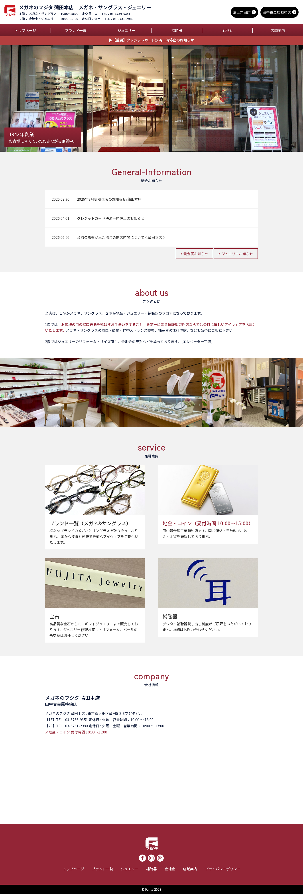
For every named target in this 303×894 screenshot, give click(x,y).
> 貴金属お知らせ (194, 253)
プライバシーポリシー (222, 868)
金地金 (227, 30)
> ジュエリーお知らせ (235, 253)
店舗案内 (278, 30)
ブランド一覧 (75, 30)
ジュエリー (126, 30)
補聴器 (176, 30)
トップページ (25, 30)
